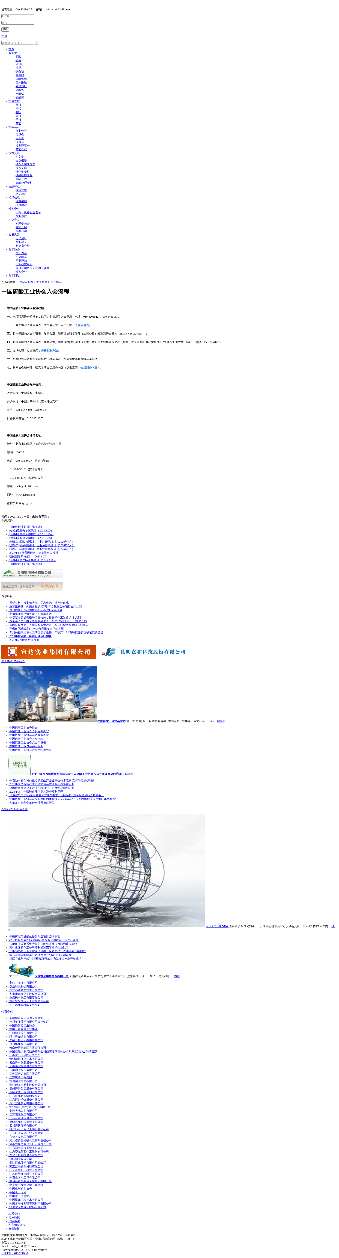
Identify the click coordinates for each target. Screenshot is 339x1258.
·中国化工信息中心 (20, 1196)
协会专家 (14, 219)
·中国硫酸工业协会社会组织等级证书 (31, 749)
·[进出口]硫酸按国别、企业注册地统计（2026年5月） (41, 549)
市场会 (20, 134)
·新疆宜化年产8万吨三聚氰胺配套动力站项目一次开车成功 (44, 958)
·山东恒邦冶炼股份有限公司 (25, 1099)
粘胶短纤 (21, 86)
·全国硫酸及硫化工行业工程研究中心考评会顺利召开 (41, 787)
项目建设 (21, 204)
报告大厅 (14, 101)
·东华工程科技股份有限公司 (25, 1155)
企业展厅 (21, 216)
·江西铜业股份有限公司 (23, 1032)
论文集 (20, 156)
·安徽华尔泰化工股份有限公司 (27, 993)
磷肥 (18, 67)
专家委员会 (23, 223)
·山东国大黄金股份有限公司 (25, 1147)
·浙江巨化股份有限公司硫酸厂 (27, 1162)
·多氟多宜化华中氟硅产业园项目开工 (31, 802)
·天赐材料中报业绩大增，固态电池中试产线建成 (38, 602)
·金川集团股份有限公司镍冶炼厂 (28, 1021)
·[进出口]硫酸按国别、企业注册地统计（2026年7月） (41, 541)
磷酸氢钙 (21, 78)
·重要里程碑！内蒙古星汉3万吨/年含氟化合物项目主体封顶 (45, 606)
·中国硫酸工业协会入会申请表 (27, 742)
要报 (18, 112)
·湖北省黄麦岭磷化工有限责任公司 (30, 1140)
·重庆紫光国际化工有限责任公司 (28, 1001)
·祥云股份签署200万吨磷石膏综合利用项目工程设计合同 (43, 940)
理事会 (20, 141)
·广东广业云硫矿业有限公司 (25, 1133)
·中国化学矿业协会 (20, 1188)
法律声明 (14, 1221)
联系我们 (14, 1213)
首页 (11, 49)
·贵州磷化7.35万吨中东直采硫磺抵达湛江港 (35, 610)
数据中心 (14, 52)
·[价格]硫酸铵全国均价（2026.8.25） (30, 534)
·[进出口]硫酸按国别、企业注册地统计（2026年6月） (41, 545)
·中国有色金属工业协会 (23, 1029)
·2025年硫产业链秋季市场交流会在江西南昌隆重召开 (41, 784)
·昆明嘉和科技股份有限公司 (25, 1121)
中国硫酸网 (26, 282)
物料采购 (21, 201)
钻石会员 (7, 1011)
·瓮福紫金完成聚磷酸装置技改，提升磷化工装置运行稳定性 (45, 617)
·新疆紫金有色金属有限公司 (25, 1018)
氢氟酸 (20, 75)
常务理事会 (23, 145)
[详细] (221, 721)
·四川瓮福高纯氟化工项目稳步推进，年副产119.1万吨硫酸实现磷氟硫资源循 (55, 632)
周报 (18, 108)
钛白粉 (20, 71)
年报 (18, 115)
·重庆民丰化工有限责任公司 (25, 997)
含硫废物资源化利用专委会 (32, 268)
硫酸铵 (20, 89)
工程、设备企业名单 (28, 212)
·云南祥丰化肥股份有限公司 (25, 1062)
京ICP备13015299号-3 (14, 1253)
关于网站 (14, 275)
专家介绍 (21, 227)
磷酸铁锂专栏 (24, 175)
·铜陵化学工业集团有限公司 (25, 1092)
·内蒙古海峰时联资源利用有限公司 (30, 1203)
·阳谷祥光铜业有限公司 (23, 1036)
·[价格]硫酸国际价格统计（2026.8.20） (32, 560)
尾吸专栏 (21, 179)
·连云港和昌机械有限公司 (24, 1004)
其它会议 (21, 149)
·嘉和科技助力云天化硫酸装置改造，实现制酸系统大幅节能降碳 (48, 625)
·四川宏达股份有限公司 (23, 1125)
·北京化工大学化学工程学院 (25, 1184)
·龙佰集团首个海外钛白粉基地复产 (30, 613)
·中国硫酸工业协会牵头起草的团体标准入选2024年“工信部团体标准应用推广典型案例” (62, 799)
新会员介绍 (23, 245)
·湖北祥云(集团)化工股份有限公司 (29, 1107)
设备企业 (14, 208)
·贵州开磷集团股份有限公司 (25, 1088)
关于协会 (14, 249)
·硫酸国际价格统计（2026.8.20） (28, 556)
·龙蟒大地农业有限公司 (23, 1110)
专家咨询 (21, 230)
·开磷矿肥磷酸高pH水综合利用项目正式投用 (36, 628)
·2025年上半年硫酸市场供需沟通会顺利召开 (35, 791)
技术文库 (21, 167)
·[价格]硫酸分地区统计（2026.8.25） (30, 530)
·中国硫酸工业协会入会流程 (25, 738)
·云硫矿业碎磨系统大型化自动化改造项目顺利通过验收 (42, 943)
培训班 (20, 138)
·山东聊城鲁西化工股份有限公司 (28, 1151)
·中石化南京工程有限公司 (24, 1177)
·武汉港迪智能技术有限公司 (25, 990)
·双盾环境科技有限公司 (23, 986)
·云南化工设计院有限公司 (24, 1055)
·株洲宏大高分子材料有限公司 (27, 1207)
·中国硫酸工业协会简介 (23, 727)
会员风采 (14, 234)
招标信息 (14, 197)
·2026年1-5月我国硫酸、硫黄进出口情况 (33, 552)
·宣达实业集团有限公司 (23, 1081)
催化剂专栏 (23, 171)
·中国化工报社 (17, 1192)
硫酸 (18, 56)
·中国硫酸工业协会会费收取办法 (28, 735)
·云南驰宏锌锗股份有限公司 (25, 1066)
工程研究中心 (24, 264)
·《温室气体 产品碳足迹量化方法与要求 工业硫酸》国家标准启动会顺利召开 (56, 795)
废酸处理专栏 (24, 182)
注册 (4, 36)
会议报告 (21, 160)
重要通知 (21, 260)
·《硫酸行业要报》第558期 (25, 563)
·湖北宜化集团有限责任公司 (25, 1103)
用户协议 (14, 1217)
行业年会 (21, 130)
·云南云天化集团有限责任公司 (27, 1047)
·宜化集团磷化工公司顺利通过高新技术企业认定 (38, 947)
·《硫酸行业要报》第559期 (25, 526)
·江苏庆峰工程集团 (20, 1077)
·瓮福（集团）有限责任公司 (25, 1040)
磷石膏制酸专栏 (25, 164)
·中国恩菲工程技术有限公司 (25, 1199)
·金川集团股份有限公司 (23, 1044)
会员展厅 (21, 238)
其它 (18, 123)
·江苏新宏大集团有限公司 (24, 1073)
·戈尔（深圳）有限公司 (23, 982)
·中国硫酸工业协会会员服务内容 (28, 731)
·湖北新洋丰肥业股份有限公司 (27, 1084)
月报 (18, 104)
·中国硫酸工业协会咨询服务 (25, 746)
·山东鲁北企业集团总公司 (24, 1095)
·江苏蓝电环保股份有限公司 (25, 1118)
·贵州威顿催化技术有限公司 (25, 1058)
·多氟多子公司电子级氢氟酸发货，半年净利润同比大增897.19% (47, 621)
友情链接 (14, 1228)
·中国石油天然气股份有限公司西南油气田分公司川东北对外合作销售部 (52, 1051)
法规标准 (14, 186)
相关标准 (21, 193)
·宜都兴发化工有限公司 (23, 1136)
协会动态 (21, 256)
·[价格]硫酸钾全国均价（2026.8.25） (30, 537)
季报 (18, 119)
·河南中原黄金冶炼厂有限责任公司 (30, 1144)
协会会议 (14, 127)
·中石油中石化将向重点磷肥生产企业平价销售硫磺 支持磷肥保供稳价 (51, 780)
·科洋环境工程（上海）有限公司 (28, 1129)
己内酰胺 (21, 82)
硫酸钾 (20, 97)
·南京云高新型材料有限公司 (25, 1166)
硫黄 (18, 60)
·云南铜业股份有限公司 (23, 1069)
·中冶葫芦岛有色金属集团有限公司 (30, 1181)
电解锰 (20, 93)
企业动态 (21, 242)
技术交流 (14, 153)
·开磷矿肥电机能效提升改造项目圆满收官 (34, 936)
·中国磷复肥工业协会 (21, 1025)
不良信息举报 (16, 1224)
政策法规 (21, 190)
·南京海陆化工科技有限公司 (25, 1170)
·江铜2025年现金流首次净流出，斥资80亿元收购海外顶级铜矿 (47, 951)
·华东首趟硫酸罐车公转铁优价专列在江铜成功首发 (40, 954)
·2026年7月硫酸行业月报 (23, 639)
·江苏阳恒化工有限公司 (23, 1114)
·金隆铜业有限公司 (20, 1158)
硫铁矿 (20, 64)
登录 (5, 29)
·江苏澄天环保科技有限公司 (25, 1173)
